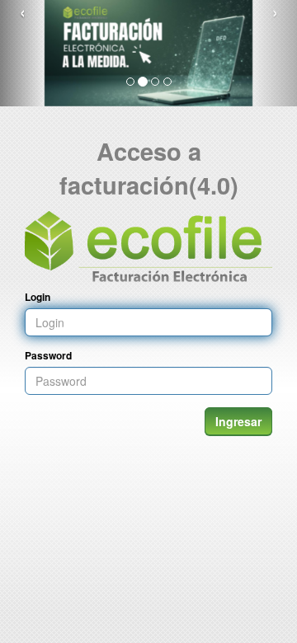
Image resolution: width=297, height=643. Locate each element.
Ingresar (238, 421)
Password (48, 356)
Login (37, 297)
